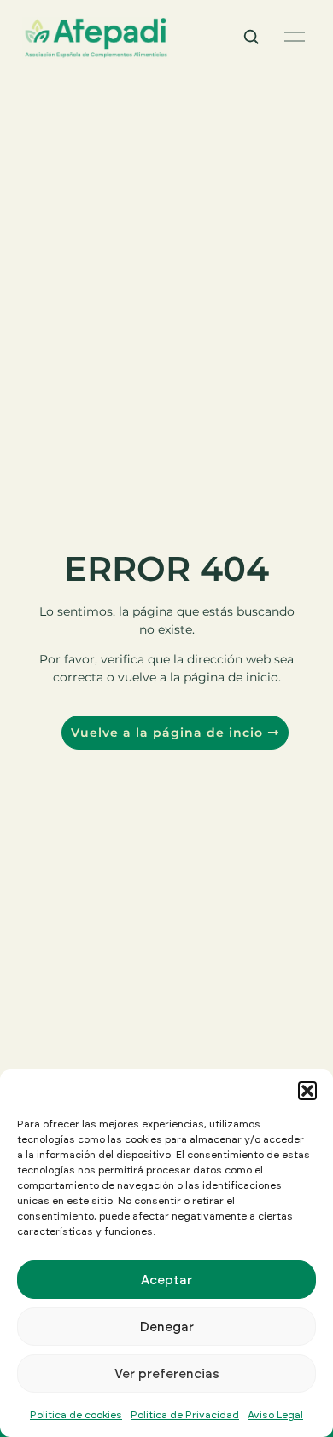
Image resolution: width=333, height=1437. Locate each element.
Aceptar (166, 1280)
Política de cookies (76, 1414)
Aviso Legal (275, 1414)
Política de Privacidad (185, 1414)
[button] (307, 1090)
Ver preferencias (166, 1373)
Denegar (167, 1326)
